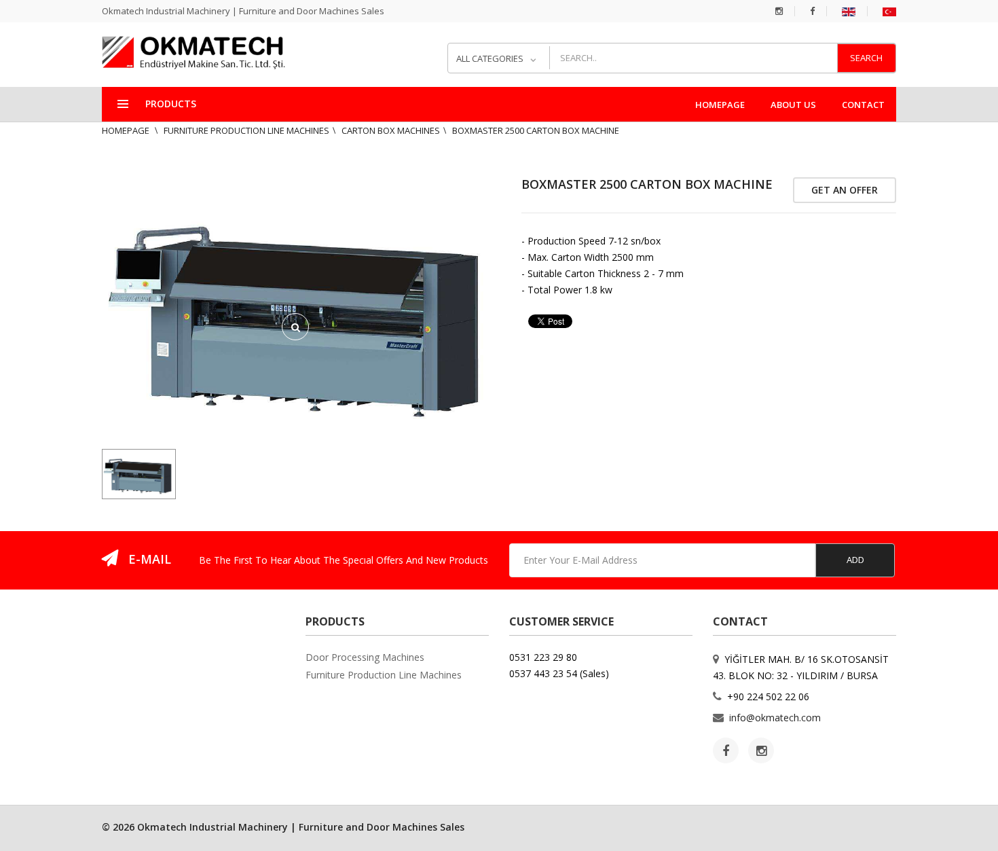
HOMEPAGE (720, 104)
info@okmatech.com (775, 717)
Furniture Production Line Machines (246, 130)
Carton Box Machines (390, 130)
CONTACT (863, 104)
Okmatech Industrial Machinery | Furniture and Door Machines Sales (243, 11)
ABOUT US (793, 104)
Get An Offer (844, 189)
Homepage (126, 130)
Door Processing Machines (365, 657)
